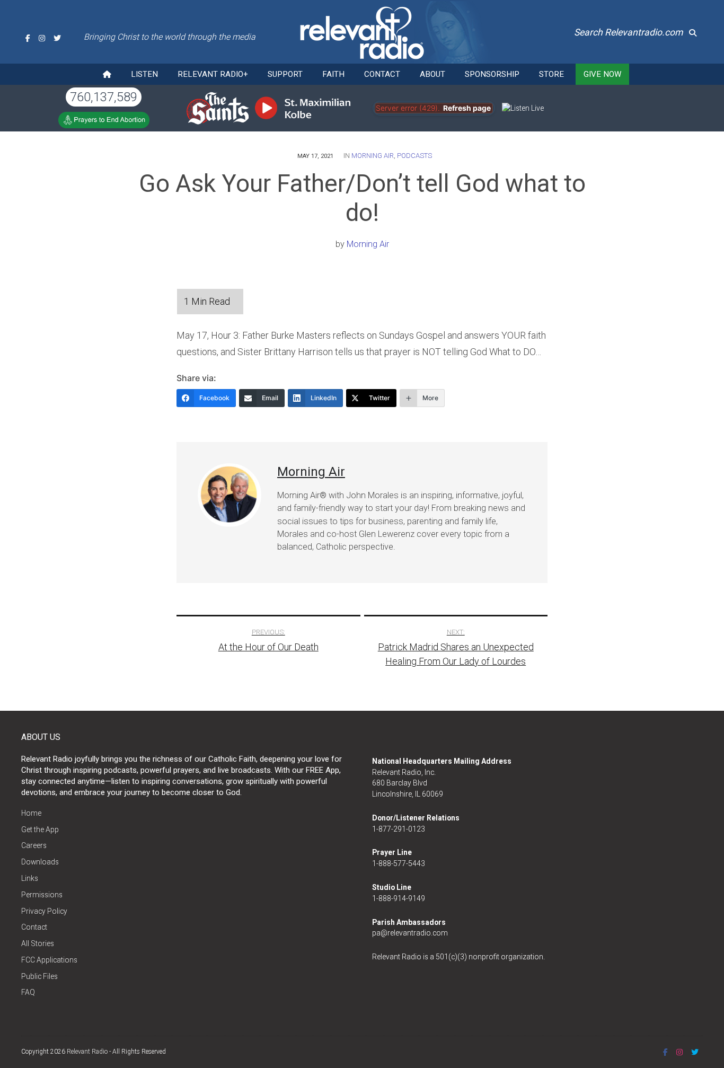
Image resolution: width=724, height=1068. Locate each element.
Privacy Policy (44, 911)
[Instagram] (41, 38)
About (432, 74)
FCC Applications (49, 960)
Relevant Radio (87, 1051)
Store (551, 74)
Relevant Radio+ (213, 74)
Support (285, 74)
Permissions (42, 894)
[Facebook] (27, 38)
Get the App (40, 829)
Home (31, 813)
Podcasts (414, 156)
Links (29, 878)
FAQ (28, 992)
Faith (333, 74)
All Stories (37, 943)
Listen (144, 74)
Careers (34, 845)
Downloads (40, 862)
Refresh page (467, 108)
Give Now (602, 74)
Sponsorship (492, 74)
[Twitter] (57, 38)
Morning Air (372, 156)
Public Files (39, 976)
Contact (382, 74)
